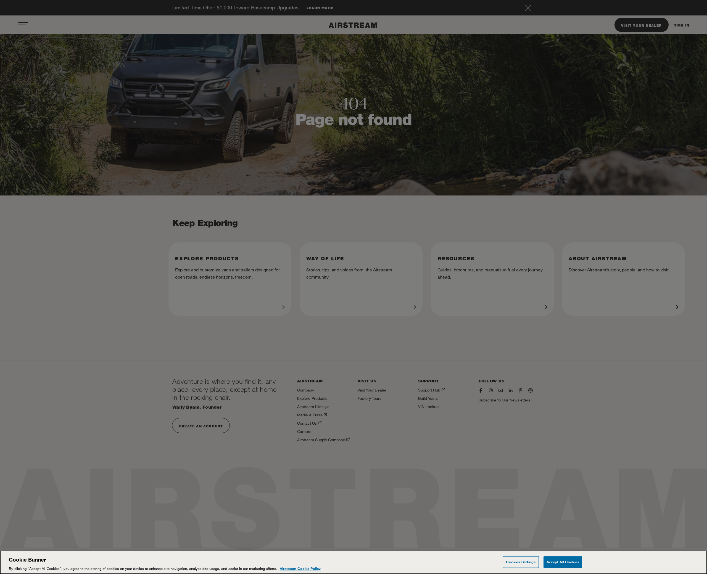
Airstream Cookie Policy (300, 568)
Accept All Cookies (563, 561)
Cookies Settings (520, 561)
